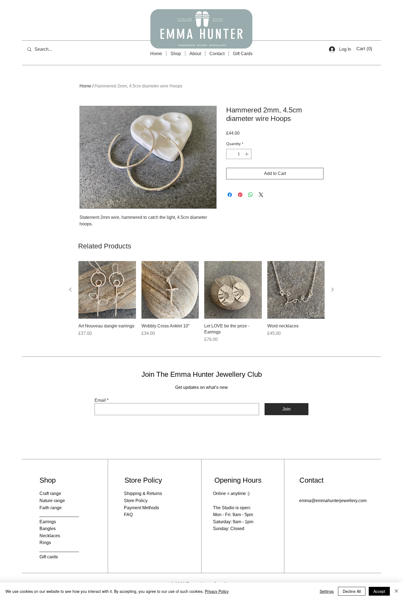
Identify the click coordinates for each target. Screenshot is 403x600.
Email (100, 400)
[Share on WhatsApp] (250, 194)
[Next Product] (332, 289)
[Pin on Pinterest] (240, 194)
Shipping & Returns (143, 493)
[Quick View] (107, 290)
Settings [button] (327, 591)
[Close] (396, 591)
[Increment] (247, 154)
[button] (364, 48)
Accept (379, 591)
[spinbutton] (239, 154)
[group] (201, 302)
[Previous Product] (70, 289)
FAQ (128, 514)
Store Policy (135, 500)
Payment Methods (141, 507)
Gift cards (48, 556)
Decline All (352, 591)
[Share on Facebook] (229, 194)
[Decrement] (230, 154)
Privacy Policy (217, 591)
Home (85, 86)
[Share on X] (261, 194)
